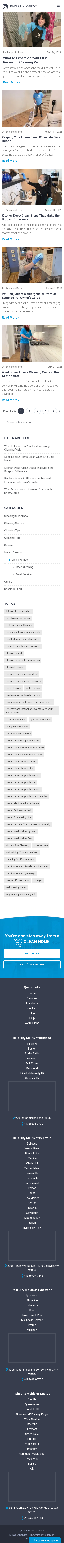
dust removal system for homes (23, 695)
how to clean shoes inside (19, 768)
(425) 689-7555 (33, 1379)
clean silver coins (15, 667)
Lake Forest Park (32, 1315)
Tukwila (32, 1207)
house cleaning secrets (18, 733)
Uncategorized (13, 589)
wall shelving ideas (16, 887)
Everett (32, 1325)
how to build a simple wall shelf (22, 740)
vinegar (38, 880)
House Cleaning (13, 552)
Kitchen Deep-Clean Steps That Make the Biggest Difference (28, 469)
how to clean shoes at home (21, 761)
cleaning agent (14, 653)
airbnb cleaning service (18, 618)
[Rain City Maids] (20, 6)
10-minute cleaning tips (18, 611)
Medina (32, 1158)
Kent (32, 1193)
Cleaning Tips (12, 530)
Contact (32, 1008)
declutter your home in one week (23, 681)
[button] (58, 5)
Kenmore (32, 1058)
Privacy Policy (36, 1535)
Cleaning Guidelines (16, 516)
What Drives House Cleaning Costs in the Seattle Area (28, 491)
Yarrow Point (32, 1148)
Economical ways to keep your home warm (29, 702)
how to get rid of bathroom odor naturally (28, 824)
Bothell (32, 1048)
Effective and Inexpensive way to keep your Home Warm (29, 711)
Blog (32, 1013)
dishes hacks (33, 688)
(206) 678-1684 (33, 1518)
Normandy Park (32, 1227)
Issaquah (32, 1178)
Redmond (32, 1068)
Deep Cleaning (24, 567)
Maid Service (24, 574)
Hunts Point (32, 1153)
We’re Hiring (32, 1023)
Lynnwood (32, 1295)
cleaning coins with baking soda (23, 660)
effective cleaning (15, 719)
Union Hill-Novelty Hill (32, 1073)
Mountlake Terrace (32, 1320)
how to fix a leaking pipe (19, 817)
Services (32, 998)
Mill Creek (32, 1063)
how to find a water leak (19, 810)
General (8, 545)
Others (8, 581)
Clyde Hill (32, 1163)
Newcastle (32, 1173)
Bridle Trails (32, 1053)
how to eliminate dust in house (22, 803)
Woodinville (32, 1078)
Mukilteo (32, 1330)
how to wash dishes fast (19, 838)
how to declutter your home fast (23, 789)
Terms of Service (18, 1535)
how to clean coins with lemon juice (25, 747)
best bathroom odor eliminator (22, 639)
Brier (32, 1310)
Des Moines (32, 1198)
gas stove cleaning (41, 719)
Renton (32, 1188)
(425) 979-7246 (33, 1275)
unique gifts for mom (17, 880)
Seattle (32, 1399)
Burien (32, 1222)
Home (32, 993)
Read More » (12, 82)
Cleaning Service (14, 523)
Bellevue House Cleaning (19, 625)
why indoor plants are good (20, 894)
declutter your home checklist (22, 674)
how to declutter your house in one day (26, 796)
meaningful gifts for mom (20, 859)
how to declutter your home (21, 782)
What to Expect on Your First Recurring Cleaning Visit (25, 60)
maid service (41, 845)
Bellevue (32, 1143)
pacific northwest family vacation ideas (27, 866)
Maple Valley (32, 1217)
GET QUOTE (32, 953)
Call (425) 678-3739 (32, 964)
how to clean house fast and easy (24, 754)
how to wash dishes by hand (21, 831)
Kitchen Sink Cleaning (17, 845)
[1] (32, 29)
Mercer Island (32, 1168)
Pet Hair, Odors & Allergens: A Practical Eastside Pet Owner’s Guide (30, 295)
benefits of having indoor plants (23, 632)
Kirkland (32, 1043)
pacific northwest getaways (21, 873)
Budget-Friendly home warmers (23, 646)
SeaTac (32, 1203)
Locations (32, 1003)
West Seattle (32, 1419)
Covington (32, 1212)
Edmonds (32, 1305)
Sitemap (49, 1535)
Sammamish (32, 1183)
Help (32, 1018)
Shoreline (32, 1300)
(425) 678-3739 (33, 1123)
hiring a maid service (17, 726)
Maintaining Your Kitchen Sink (22, 852)
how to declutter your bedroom (22, 775)
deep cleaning (13, 688)
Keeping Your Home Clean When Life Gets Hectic (29, 458)
